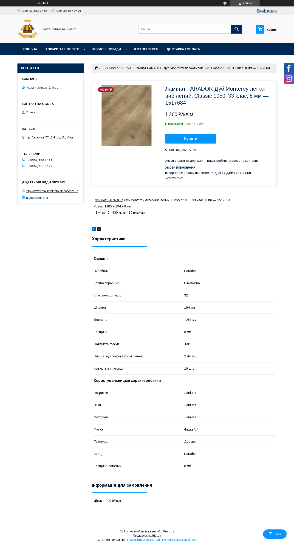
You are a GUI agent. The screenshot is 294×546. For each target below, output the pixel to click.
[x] (99, 229)
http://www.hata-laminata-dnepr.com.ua (52, 191)
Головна (29, 49)
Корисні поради (106, 49)
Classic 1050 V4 (119, 68)
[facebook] (94, 229)
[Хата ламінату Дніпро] (27, 37)
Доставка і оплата (183, 49)
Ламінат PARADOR (109, 200)
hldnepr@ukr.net (37, 197)
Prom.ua (168, 531)
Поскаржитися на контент (143, 539)
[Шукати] (236, 29)
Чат (278, 534)
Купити (190, 139)
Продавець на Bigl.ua (147, 535)
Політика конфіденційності (179, 539)
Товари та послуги (62, 49)
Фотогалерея (146, 49)
